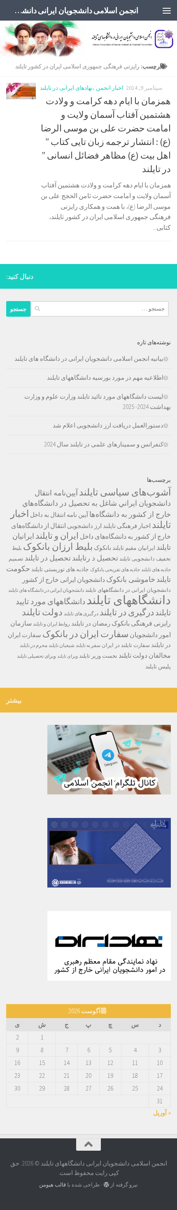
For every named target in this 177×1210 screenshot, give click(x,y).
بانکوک (102, 547)
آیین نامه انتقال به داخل (59, 515)
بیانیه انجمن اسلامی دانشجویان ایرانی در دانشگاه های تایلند (88, 358)
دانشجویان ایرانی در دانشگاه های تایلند (46, 590)
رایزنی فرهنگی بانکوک (141, 623)
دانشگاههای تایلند (128, 599)
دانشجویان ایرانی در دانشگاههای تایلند (128, 589)
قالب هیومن (52, 1184)
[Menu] (166, 10)
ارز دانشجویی (84, 526)
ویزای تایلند (67, 656)
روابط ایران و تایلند (51, 624)
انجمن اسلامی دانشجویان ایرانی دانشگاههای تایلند (74, 10)
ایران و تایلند (57, 535)
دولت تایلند (42, 612)
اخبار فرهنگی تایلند (127, 526)
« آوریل (162, 1113)
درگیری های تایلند (81, 613)
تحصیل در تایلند (48, 558)
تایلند (124, 558)
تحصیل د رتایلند (95, 558)
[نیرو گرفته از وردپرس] (106, 1184)
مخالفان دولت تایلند (145, 655)
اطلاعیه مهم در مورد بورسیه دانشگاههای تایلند (105, 377)
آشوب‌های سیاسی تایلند (125, 492)
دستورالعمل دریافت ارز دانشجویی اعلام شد (108, 425)
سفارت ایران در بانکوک (85, 634)
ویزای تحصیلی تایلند (36, 656)
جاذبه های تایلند (156, 569)
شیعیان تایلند (62, 645)
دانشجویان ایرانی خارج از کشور (63, 580)
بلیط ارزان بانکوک (58, 546)
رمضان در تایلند (90, 623)
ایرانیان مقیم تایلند (133, 547)
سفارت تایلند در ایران (126, 645)
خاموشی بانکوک (130, 579)
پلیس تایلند (158, 666)
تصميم (16, 558)
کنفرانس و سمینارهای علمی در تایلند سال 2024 (103, 444)
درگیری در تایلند (127, 612)
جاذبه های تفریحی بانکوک (115, 569)
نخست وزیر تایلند (98, 655)
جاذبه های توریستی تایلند (60, 569)
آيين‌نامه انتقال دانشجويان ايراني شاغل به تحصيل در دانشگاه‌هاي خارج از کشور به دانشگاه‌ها (96, 503)
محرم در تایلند (33, 645)
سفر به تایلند (88, 645)
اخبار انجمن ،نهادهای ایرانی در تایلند (81, 87)
